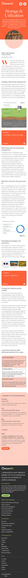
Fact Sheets (4, 538)
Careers (3, 561)
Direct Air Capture (5, 504)
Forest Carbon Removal (7, 379)
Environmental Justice (6, 525)
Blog (2, 544)
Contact (3, 569)
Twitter (5, 576)
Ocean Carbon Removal (8, 357)
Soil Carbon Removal (7, 369)
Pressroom (4, 563)
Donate (3, 567)
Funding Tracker (5, 550)
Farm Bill (3, 527)
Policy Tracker (4, 548)
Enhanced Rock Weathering (8, 506)
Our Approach (5, 518)
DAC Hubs (3, 521)
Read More (5, 448)
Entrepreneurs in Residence (8, 523)
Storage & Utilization (6, 515)
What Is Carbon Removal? (7, 499)
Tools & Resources (6, 535)
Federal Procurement (6, 529)
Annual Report (4, 565)
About (2, 556)
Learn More (6, 495)
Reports (3, 540)
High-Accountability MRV (7, 531)
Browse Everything (5, 552)
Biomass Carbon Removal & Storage (9, 502)
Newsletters (4, 546)
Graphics (3, 542)
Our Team (3, 559)
